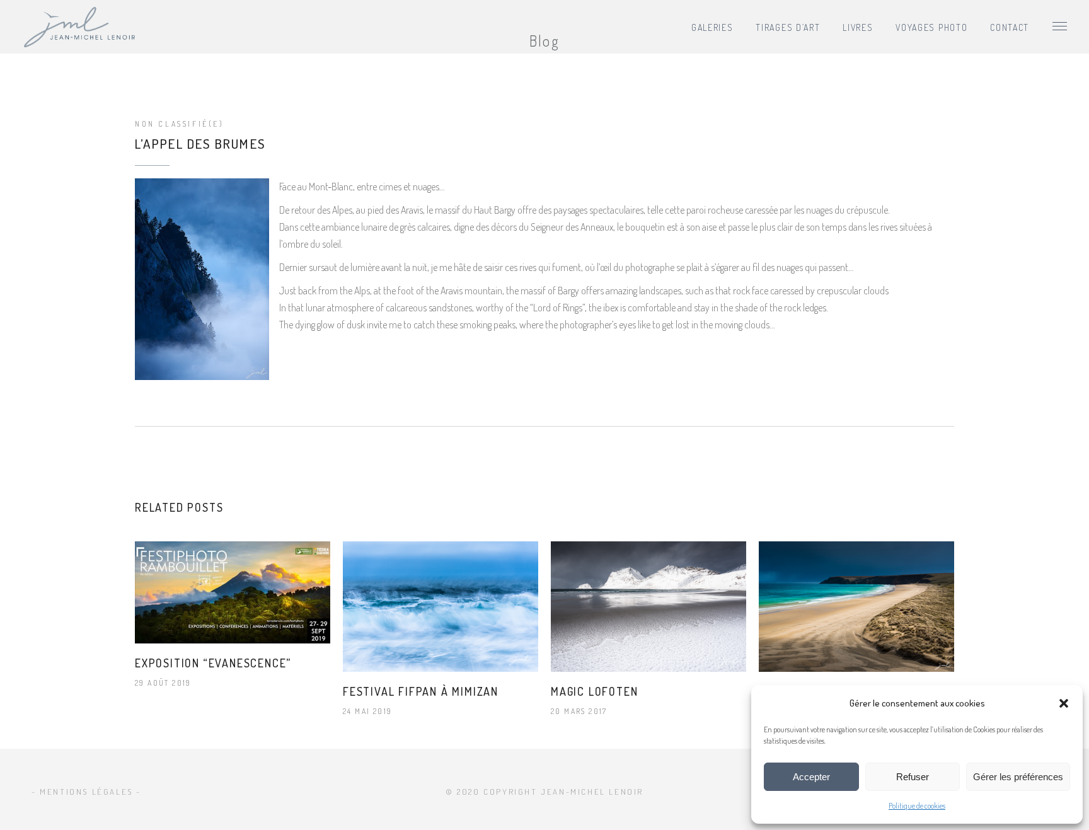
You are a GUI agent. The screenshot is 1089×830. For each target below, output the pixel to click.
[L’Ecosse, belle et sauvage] (856, 606)
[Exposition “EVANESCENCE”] (232, 592)
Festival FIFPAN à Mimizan (420, 691)
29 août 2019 (163, 683)
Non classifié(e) (179, 124)
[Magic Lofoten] (648, 606)
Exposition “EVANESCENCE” (213, 663)
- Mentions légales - (86, 792)
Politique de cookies (917, 805)
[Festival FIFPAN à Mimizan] (440, 606)
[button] (1063, 703)
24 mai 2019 (367, 711)
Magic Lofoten (594, 691)
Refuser (912, 776)
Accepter (811, 776)
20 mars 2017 (579, 711)
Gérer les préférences (1018, 776)
